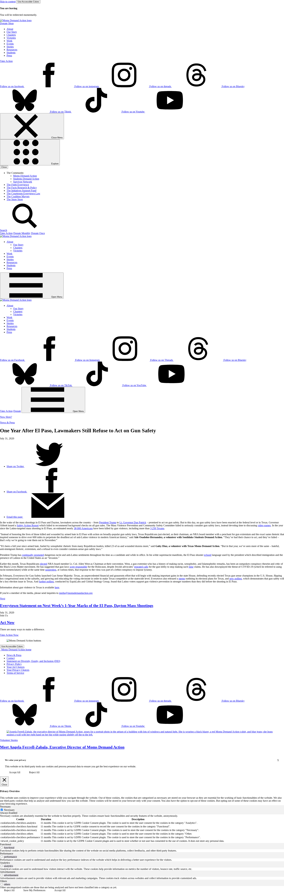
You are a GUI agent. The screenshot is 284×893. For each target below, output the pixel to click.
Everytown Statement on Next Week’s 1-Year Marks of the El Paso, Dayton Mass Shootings (76, 605)
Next (2, 598)
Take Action (6, 61)
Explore (55, 163)
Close (4, 167)
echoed (207, 555)
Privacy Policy (14, 664)
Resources (12, 49)
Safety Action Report (28, 525)
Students (11, 52)
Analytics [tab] (5, 862)
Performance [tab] (6, 853)
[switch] (2, 847)
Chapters (11, 34)
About (10, 29)
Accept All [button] (14, 772)
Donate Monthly (21, 233)
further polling (46, 581)
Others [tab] (3, 881)
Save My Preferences (34, 890)
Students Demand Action (26, 178)
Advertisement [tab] (7, 872)
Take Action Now (9, 635)
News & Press (7, 422)
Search (3, 230)
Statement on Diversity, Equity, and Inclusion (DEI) (33, 661)
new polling (235, 578)
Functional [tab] (5, 844)
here (57, 587)
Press (9, 55)
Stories (10, 46)
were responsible (78, 566)
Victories (11, 37)
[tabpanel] (142, 828)
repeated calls (141, 566)
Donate (17, 411)
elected (43, 563)
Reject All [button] (34, 772)
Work (9, 40)
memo (182, 578)
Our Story (12, 32)
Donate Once (38, 233)
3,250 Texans (157, 528)
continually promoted (33, 555)
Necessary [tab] (5, 806)
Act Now (7, 622)
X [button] (278, 760)
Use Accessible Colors (28, 1)
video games (264, 525)
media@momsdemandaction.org (76, 593)
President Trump (107, 522)
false (191, 566)
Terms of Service (15, 673)
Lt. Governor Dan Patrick (132, 522)
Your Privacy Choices (18, 670)
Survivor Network (22, 181)
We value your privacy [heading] (15, 760)
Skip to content (8, 1)
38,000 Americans (83, 528)
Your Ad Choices (15, 667)
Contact (11, 658)
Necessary (9, 810)
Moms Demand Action (25, 175)
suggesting (50, 569)
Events (10, 43)
